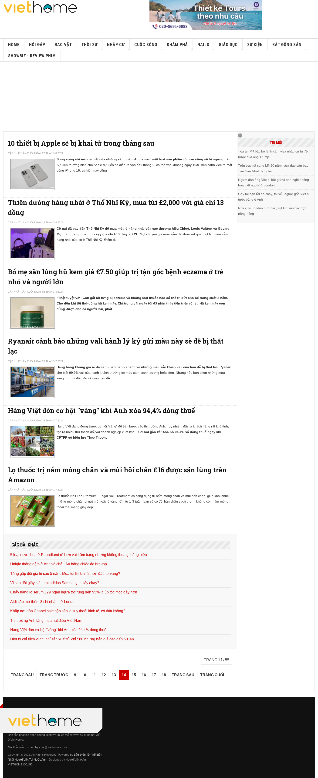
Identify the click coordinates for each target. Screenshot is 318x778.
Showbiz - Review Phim (32, 55)
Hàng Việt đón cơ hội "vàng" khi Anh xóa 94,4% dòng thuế (101, 410)
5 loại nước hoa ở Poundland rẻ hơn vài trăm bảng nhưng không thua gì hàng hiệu (78, 555)
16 (144, 675)
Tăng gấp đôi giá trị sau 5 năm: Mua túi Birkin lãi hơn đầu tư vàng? (65, 574)
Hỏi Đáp (37, 44)
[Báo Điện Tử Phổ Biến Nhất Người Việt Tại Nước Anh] (40, 7)
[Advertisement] (159, 96)
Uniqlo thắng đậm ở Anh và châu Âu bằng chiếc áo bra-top (58, 564)
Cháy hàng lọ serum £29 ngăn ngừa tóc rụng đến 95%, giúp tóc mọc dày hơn (73, 592)
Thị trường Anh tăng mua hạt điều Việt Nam (46, 620)
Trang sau (183, 675)
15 (134, 675)
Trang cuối (212, 675)
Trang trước (54, 675)
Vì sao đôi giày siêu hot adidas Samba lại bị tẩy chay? (54, 583)
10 (84, 675)
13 (114, 675)
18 (164, 675)
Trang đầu (22, 675)
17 (154, 675)
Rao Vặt (63, 44)
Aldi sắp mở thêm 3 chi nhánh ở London (43, 602)
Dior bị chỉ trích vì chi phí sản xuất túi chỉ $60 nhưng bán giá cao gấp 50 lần (72, 639)
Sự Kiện (255, 44)
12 (104, 675)
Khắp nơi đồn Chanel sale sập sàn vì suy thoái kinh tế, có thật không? (67, 611)
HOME (14, 44)
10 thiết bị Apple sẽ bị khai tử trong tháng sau (81, 143)
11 (94, 675)
